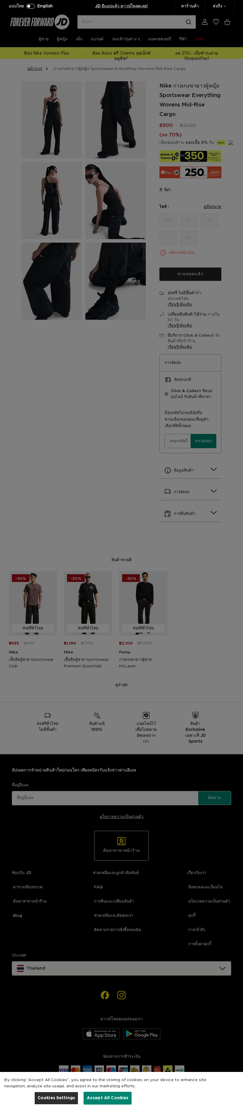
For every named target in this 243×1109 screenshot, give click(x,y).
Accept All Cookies (108, 1098)
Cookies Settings (56, 1098)
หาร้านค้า (190, 6)
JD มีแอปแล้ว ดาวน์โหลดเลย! (121, 6)
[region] (121, 1090)
